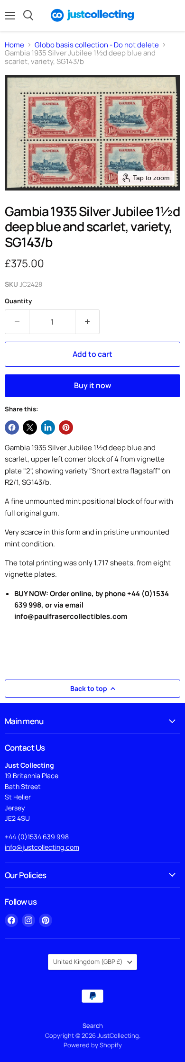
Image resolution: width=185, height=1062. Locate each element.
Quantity (18, 301)
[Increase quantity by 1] (87, 321)
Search (93, 1025)
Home (14, 45)
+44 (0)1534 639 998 (37, 836)
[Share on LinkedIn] (48, 427)
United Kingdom (88, 961)
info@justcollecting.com (42, 847)
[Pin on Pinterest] (66, 427)
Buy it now (92, 385)
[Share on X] (30, 427)
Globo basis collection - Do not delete (97, 45)
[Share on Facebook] (12, 427)
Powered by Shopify (93, 1045)
